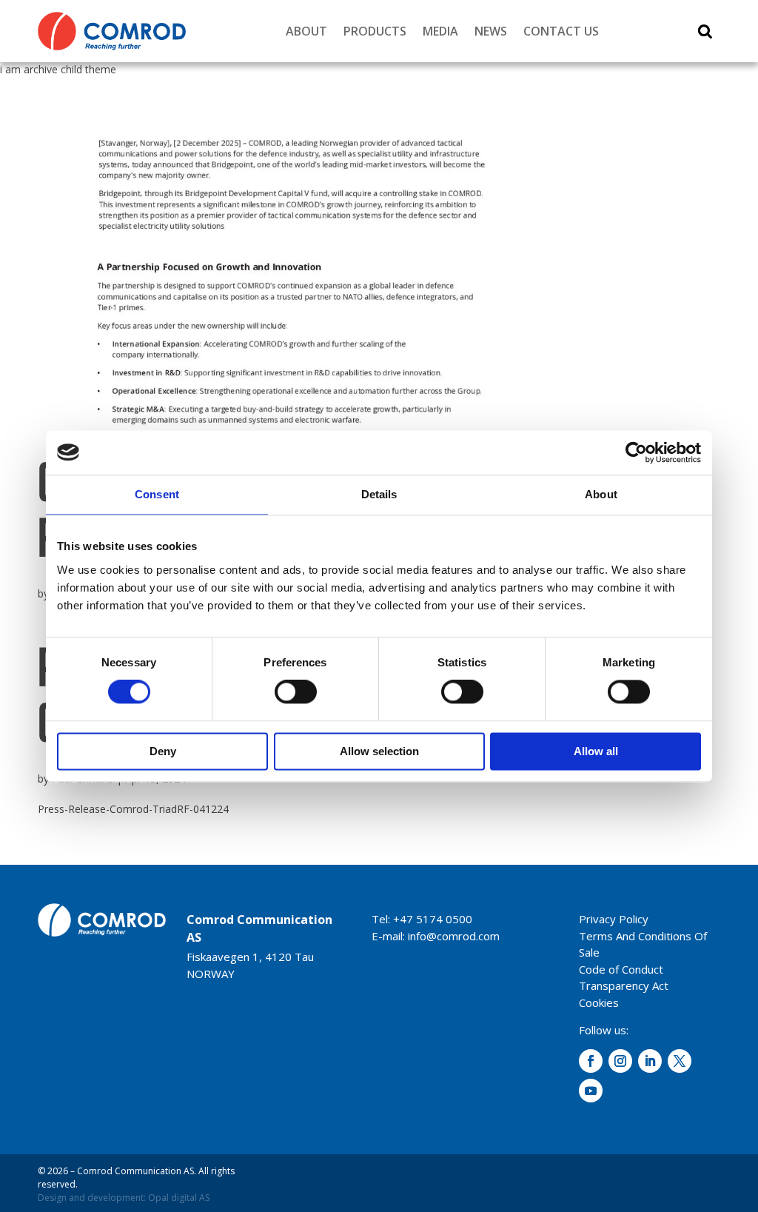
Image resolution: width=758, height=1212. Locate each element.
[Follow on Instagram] (620, 1061)
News (490, 31)
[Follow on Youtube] (591, 1090)
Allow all (596, 751)
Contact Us (561, 31)
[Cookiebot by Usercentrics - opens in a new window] (636, 452)
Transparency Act (623, 985)
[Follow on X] (679, 1061)
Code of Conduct (621, 969)
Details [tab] (379, 494)
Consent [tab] (157, 494)
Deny (163, 751)
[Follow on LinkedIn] (650, 1061)
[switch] (296, 692)
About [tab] (601, 494)
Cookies (599, 1002)
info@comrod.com (454, 935)
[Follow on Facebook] (591, 1061)
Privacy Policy (613, 918)
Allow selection (379, 751)
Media (440, 31)
